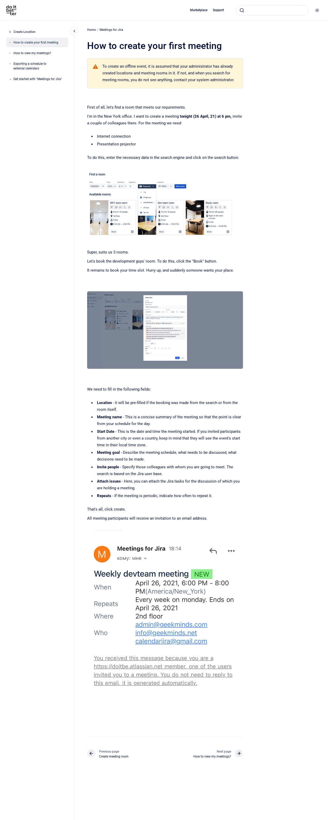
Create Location (24, 31)
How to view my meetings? (32, 53)
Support (218, 10)
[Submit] (242, 10)
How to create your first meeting (35, 42)
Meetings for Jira (111, 30)
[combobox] (272, 10)
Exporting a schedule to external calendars (29, 66)
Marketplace (198, 10)
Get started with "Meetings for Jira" (37, 79)
